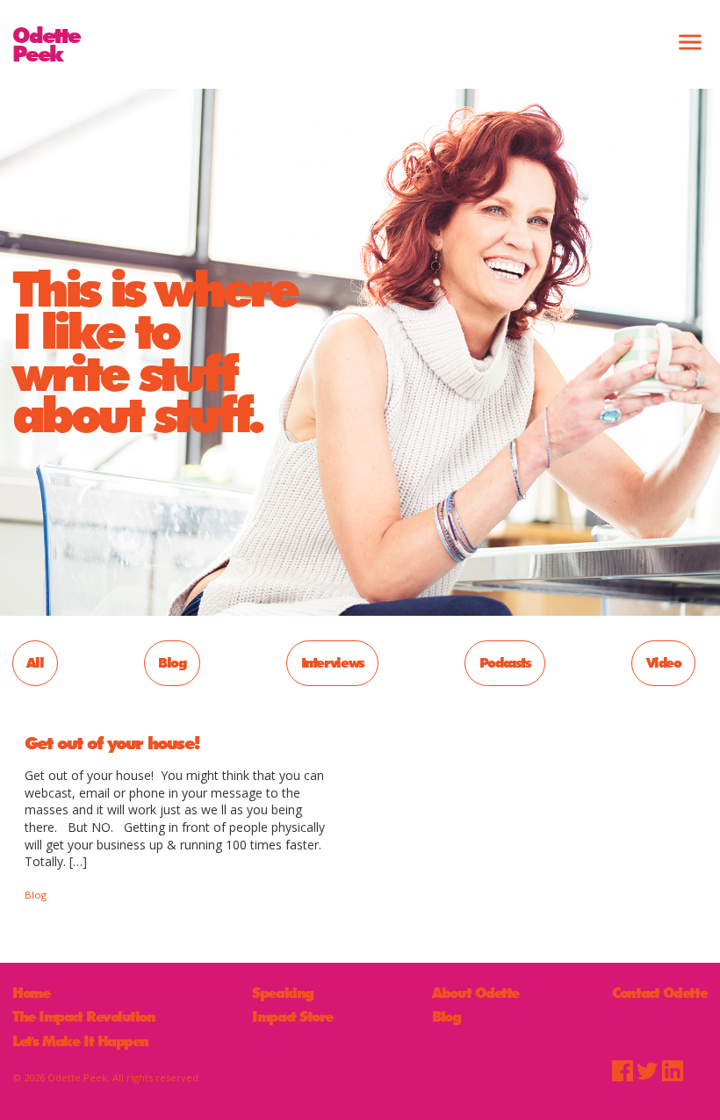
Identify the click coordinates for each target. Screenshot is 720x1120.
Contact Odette (659, 993)
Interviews (332, 662)
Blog (171, 662)
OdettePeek (46, 43)
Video (663, 662)
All (34, 662)
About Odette (475, 993)
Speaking (282, 993)
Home (30, 993)
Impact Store (292, 1017)
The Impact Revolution (83, 1017)
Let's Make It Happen (80, 1042)
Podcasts (505, 662)
